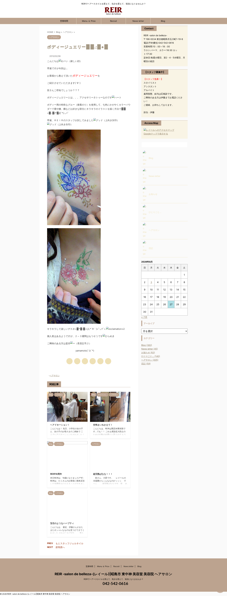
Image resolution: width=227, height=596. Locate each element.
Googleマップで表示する (156, 133)
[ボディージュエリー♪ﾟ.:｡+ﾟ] (93, 361)
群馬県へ (60, 547)
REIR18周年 (56, 474)
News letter (138, 21)
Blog (163, 21)
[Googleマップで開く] (159, 130)
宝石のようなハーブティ (62, 523)
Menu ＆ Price (89, 21)
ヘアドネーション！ (60, 424)
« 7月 (144, 317)
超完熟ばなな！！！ (103, 474)
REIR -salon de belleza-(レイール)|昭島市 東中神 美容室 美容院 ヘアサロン (113, 574)
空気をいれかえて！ (103, 424)
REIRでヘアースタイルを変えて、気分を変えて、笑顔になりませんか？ (113, 579)
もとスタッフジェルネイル (69, 543)
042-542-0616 (115, 583)
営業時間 (64, 21)
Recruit (113, 21)
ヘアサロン (55, 375)
